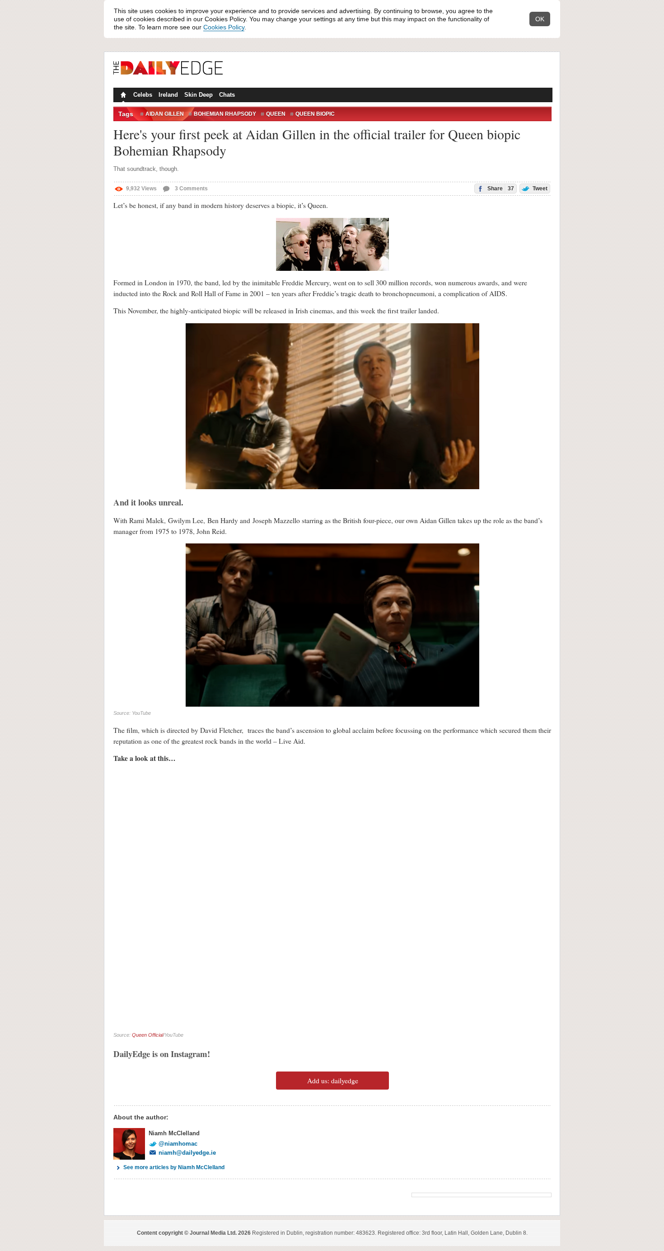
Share (500, 188)
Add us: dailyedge (332, 1080)
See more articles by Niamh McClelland (173, 1167)
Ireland (168, 94)
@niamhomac (178, 1143)
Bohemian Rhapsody (225, 114)
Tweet (539, 188)
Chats (227, 94)
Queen (275, 114)
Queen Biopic (315, 114)
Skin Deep (198, 94)
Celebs (142, 94)
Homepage (122, 96)
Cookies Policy (223, 27)
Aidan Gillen (164, 114)
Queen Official (147, 1035)
